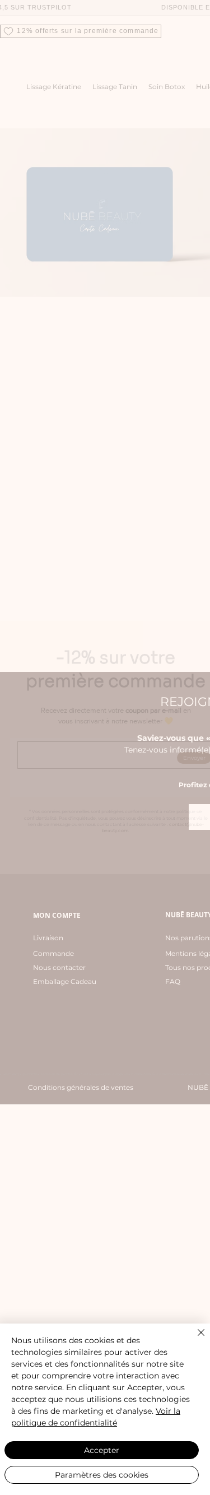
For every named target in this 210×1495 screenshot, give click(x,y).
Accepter (101, 1450)
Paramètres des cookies (101, 1475)
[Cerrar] (194, 1339)
